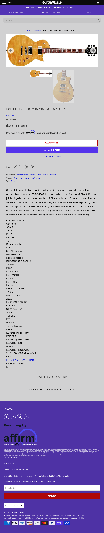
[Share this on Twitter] (14, 167)
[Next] (93, 51)
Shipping (87, 13)
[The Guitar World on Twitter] (7, 416)
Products (37, 30)
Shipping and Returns (16, 470)
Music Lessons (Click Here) (52, 13)
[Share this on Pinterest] (26, 167)
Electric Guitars (35, 175)
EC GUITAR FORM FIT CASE (20, 360)
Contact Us (10, 457)
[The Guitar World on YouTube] (20, 416)
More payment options (51, 156)
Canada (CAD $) (12, 506)
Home (29, 30)
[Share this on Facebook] (20, 167)
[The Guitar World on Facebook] (14, 416)
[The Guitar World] (52, 2)
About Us (9, 464)
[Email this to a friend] (32, 167)
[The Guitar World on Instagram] (27, 416)
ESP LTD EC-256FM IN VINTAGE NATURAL (37, 109)
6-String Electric (22, 175)
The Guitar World (18, 512)
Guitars (53, 175)
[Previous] (11, 51)
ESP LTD (10, 116)
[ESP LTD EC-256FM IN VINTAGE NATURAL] (52, 50)
